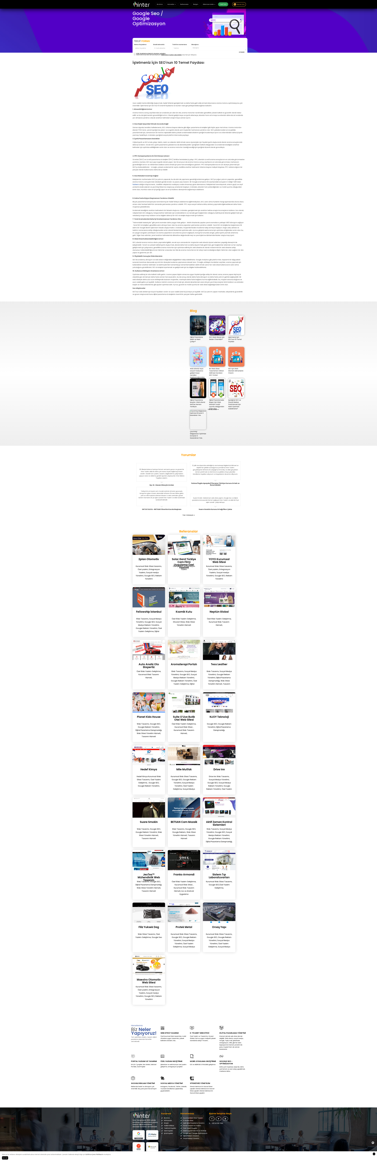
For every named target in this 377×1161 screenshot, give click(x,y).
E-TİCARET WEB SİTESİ (199, 1033)
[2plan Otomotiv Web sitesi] (149, 545)
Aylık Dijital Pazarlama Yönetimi (190, 1123)
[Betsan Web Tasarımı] (184, 808)
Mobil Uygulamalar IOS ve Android (190, 1131)
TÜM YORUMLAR (187, 515)
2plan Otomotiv (149, 559)
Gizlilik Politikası (169, 1126)
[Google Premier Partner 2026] (139, 1135)
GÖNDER (241, 52)
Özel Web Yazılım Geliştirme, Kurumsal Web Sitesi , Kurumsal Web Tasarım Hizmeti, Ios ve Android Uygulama (184, 887)
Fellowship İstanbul (149, 612)
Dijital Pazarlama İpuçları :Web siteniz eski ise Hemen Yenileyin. (197, 403)
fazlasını (136, 184)
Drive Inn (219, 769)
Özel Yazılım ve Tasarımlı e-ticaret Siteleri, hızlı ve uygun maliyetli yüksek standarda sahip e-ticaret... (203, 1038)
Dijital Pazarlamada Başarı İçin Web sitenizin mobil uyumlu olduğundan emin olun (216, 404)
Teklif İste (223, 4)
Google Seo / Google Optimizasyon (190, 1133)
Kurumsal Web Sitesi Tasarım (190, 1118)
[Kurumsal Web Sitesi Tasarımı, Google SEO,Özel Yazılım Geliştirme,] (219, 860)
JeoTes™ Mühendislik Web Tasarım (149, 877)
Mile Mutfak (184, 769)
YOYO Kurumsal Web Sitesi (219, 560)
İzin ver (5, 1158)
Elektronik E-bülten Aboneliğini (171, 55)
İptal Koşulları (168, 1133)
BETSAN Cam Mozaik (184, 822)
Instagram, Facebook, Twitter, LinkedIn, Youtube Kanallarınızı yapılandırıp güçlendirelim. (174, 1089)
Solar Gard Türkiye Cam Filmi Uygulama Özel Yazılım (184, 563)
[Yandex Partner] (139, 1147)
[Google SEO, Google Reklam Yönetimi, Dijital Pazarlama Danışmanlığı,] (219, 702)
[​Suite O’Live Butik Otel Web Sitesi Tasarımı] (184, 702)
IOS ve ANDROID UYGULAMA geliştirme (202, 1065)
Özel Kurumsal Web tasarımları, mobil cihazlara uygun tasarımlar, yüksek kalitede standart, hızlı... (173, 1038)
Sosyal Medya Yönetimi (190, 1138)
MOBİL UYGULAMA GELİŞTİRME (203, 1061)
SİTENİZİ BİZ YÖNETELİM (200, 1083)
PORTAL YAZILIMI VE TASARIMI (144, 1061)
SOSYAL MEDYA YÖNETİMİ (172, 1083)
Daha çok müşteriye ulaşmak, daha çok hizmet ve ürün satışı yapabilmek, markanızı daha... (232, 1069)
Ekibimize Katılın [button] (208, 4)
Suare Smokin (149, 822)
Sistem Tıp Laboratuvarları (219, 876)
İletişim (195, 4)
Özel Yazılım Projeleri (190, 1128)
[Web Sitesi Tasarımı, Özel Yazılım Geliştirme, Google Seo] (149, 913)
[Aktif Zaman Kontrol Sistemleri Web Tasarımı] (219, 808)
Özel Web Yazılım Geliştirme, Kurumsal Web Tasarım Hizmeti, (219, 622)
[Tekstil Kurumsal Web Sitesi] (219, 650)
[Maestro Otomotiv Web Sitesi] (149, 965)
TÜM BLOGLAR (212, 409)
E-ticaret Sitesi (188, 1121)
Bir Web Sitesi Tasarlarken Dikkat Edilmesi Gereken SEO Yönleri (216, 372)
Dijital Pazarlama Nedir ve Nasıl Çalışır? (196, 339)
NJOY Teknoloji (219, 717)
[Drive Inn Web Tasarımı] (219, 755)
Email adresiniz (158, 44)
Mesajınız (195, 44)
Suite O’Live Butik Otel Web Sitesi (184, 718)
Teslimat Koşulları (170, 1128)
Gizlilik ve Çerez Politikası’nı (94, 1154)
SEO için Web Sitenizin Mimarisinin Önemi (235, 371)
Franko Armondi (183, 874)
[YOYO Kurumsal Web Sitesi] (219, 545)
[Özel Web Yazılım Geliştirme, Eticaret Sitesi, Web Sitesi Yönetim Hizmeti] (184, 597)
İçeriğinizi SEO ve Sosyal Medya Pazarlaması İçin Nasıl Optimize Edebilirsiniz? (234, 404)
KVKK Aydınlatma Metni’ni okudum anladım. (151, 54)
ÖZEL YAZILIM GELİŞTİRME (171, 1061)
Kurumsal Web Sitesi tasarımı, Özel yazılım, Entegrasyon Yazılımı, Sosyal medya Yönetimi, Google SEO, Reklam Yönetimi (149, 572)
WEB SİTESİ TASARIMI (170, 1033)
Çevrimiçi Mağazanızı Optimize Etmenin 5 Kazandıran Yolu (198, 434)
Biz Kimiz (160, 4)
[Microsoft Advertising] (152, 1147)
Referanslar (184, 4)
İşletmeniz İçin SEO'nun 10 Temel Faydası (235, 339)
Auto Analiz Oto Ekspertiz (149, 666)
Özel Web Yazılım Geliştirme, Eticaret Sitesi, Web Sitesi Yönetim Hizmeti (184, 622)
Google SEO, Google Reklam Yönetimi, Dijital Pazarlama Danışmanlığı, (219, 727)
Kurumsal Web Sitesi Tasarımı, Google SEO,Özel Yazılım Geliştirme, (219, 884)
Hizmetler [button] (171, 4)
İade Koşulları (168, 1131)
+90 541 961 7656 (217, 1123)
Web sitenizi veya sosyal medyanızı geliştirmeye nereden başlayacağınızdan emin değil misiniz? (197, 374)
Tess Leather (219, 664)
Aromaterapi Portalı (184, 664)
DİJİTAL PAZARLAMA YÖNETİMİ (232, 1033)
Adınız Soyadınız (140, 44)
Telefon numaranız (179, 44)
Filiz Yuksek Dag (149, 927)
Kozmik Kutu (184, 612)
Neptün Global (219, 612)
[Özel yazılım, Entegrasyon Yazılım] (184, 545)
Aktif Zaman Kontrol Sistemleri (219, 823)
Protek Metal (184, 927)
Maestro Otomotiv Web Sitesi (149, 981)
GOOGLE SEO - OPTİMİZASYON (226, 1062)
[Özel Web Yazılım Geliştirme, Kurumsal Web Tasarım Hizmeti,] (219, 597)
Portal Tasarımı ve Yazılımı (190, 1126)
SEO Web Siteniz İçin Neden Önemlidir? (216, 338)
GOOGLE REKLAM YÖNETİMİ (143, 1083)
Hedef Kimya (148, 769)
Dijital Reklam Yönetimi (190, 1136)
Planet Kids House (149, 717)
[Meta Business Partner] (152, 1135)
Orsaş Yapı (219, 927)
